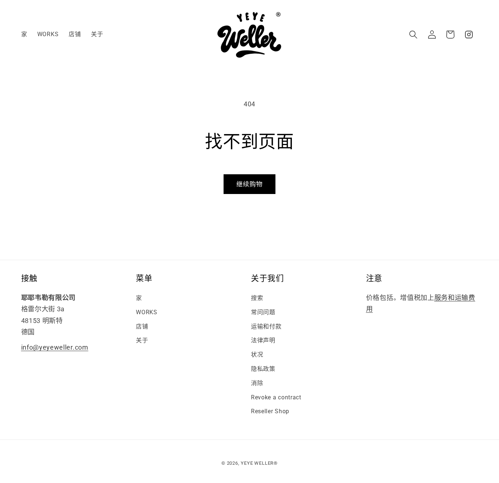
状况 (257, 354)
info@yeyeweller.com (54, 347)
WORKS (146, 312)
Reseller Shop (270, 411)
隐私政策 (263, 368)
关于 (142, 340)
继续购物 (249, 184)
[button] (413, 34)
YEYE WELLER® (259, 463)
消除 (257, 383)
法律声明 (263, 340)
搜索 (257, 297)
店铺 (142, 326)
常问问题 (263, 312)
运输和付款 (266, 326)
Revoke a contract (276, 397)
